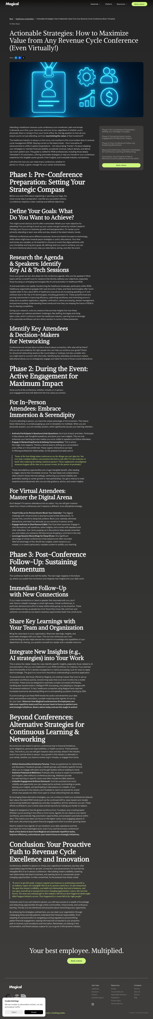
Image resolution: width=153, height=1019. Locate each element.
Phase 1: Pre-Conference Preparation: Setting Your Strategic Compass (118, 131)
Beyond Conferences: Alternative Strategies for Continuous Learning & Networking (121, 151)
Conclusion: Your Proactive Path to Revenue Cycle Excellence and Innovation (120, 157)
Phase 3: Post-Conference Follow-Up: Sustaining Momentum (118, 144)
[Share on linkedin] (15, 58)
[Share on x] (23, 58)
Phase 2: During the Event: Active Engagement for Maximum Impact (117, 137)
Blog (11, 19)
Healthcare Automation (25, 19)
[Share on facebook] (19, 58)
